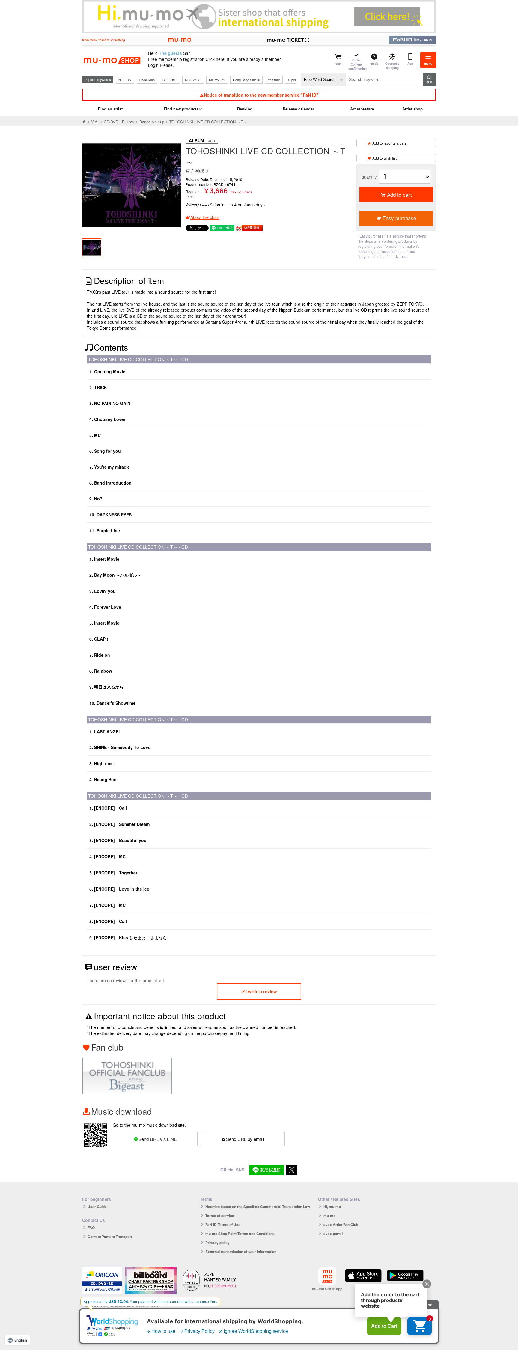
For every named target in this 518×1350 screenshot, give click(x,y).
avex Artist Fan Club (340, 1224)
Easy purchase (399, 218)
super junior (296, 79)
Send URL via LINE (157, 1139)
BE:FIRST (169, 79)
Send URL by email (245, 1139)
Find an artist (110, 109)
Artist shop (412, 109)
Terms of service (219, 1215)
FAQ (91, 1227)
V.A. (95, 121)
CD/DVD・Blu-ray (119, 121)
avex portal (333, 1233)
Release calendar (298, 109)
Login (153, 65)
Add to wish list (384, 157)
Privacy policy (217, 1242)
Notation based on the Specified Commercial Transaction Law (257, 1206)
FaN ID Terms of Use (222, 1224)
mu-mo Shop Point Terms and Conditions (240, 1233)
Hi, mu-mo (332, 1206)
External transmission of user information (240, 1251)
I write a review (261, 991)
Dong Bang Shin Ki (246, 79)
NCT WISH (193, 79)
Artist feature (362, 109)
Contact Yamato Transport (110, 1236)
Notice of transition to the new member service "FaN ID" (261, 95)
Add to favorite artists (389, 143)
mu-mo (329, 1215)
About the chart (204, 217)
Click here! (216, 59)
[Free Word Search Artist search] (323, 79)
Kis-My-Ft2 (217, 79)
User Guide (97, 1206)
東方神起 (195, 171)
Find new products (181, 109)
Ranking (244, 109)
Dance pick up (151, 121)
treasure (274, 79)
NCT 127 (125, 79)
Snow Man (147, 79)
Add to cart (399, 194)
